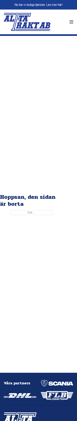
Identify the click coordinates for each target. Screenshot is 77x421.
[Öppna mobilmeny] (71, 21)
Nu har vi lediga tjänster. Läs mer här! (39, 5)
